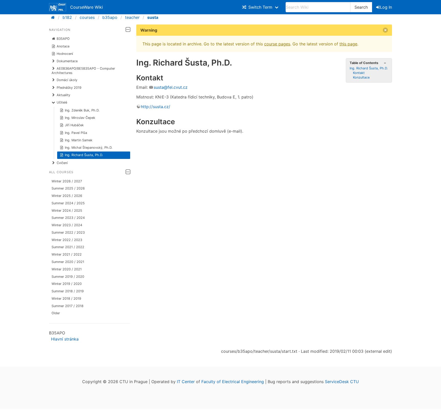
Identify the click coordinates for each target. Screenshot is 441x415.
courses (87, 17)
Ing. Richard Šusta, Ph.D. (84, 155)
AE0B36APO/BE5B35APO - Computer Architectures (83, 70)
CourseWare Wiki (86, 7)
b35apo (109, 17)
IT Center (186, 381)
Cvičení (62, 163)
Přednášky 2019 (69, 88)
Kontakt (359, 73)
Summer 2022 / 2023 (68, 232)
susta (152, 17)
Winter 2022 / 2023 (67, 240)
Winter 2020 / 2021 (67, 269)
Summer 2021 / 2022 (68, 247)
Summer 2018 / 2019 (68, 291)
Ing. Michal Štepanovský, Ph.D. (89, 147)
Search (361, 7)
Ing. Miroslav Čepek (80, 118)
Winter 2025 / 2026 (67, 196)
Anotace (63, 46)
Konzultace (361, 77)
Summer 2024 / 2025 (68, 203)
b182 (67, 17)
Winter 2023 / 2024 (67, 225)
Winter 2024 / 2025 (67, 210)
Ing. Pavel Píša (76, 133)
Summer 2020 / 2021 (68, 262)
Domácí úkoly (67, 80)
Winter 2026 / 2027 (67, 181)
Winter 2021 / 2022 (67, 254)
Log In (386, 7)
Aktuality (63, 95)
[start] (54, 17)
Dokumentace (67, 61)
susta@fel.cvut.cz (171, 87)
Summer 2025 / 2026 (68, 188)
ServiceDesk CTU (342, 381)
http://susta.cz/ (155, 106)
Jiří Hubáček (74, 125)
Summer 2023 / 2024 (68, 218)
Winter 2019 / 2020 (67, 284)
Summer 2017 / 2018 (67, 306)
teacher (132, 17)
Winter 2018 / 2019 (66, 298)
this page (348, 43)
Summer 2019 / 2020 (68, 277)
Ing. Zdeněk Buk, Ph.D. (82, 110)
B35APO (63, 39)
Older (56, 313)
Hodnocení (65, 54)
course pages (277, 43)
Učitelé (62, 102)
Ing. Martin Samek (78, 140)
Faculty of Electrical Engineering (232, 381)
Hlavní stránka (65, 339)
